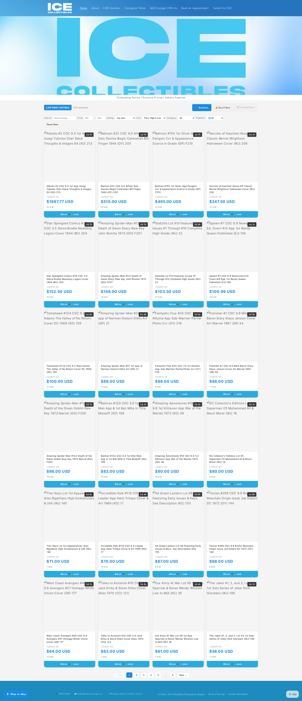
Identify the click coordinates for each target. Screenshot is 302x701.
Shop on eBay (18, 694)
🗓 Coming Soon (245, 107)
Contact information (238, 694)
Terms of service (216, 694)
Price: (80, 118)
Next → (183, 675)
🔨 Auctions (201, 107)
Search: (48, 118)
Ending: (110, 118)
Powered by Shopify (194, 694)
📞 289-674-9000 (63, 694)
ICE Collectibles (175, 694)
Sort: (139, 118)
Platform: (200, 118)
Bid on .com (70, 214)
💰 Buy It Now (222, 107)
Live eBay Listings (57, 107)
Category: (172, 118)
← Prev (119, 675)
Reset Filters (52, 124)
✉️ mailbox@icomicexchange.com (88, 694)
